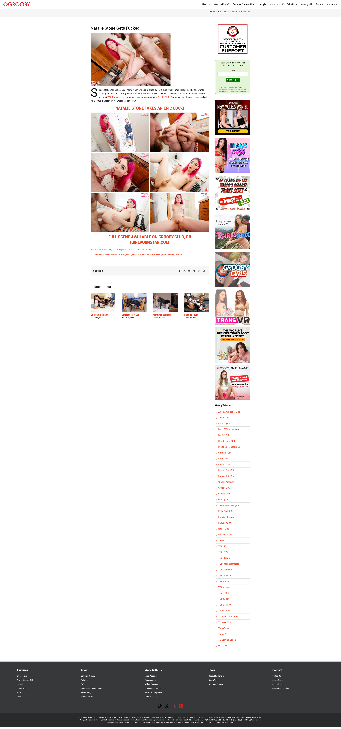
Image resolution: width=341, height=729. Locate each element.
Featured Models (133, 250)
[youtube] (181, 706)
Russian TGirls (225, 534)
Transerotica (224, 610)
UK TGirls (222, 645)
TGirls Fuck (223, 581)
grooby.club (136, 255)
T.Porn (221, 540)
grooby (128, 255)
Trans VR (222, 634)
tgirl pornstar (169, 255)
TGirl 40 (222, 546)
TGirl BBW (223, 552)
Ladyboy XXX (224, 523)
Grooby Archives (226, 482)
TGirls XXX (223, 593)
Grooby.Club (163, 97)
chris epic (114, 255)
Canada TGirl (224, 453)
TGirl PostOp (224, 575)
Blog (220, 11)
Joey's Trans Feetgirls (228, 505)
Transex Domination (228, 616)
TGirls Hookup (225, 587)
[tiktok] (160, 706)
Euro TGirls (223, 458)
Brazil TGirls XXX (226, 441)
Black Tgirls (224, 423)
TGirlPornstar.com (116, 97)
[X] (184, 271)
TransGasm (224, 628)
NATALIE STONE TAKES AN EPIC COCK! (149, 108)
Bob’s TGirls (224, 435)
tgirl (162, 255)
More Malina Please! (100, 314)
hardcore (145, 255)
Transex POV (224, 622)
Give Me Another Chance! (196, 314)
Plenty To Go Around (162, 314)
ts (181, 255)
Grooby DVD (224, 488)
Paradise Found (129, 314)
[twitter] (166, 706)
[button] (93, 306)
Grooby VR (223, 499)
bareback (106, 255)
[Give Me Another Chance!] (196, 294)
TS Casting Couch (227, 640)
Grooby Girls (224, 493)
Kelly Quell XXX (225, 511)
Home (212, 11)
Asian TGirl (223, 417)
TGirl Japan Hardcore (228, 564)
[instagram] (174, 706)
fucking (122, 255)
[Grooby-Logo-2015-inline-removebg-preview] (16, 3)
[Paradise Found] (134, 294)
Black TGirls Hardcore (228, 429)
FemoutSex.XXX (226, 470)
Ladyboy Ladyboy (227, 517)
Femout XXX (224, 464)
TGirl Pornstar (146, 250)
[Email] (203, 271)
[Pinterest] (199, 271)
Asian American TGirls (229, 412)
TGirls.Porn (223, 599)
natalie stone (155, 255)
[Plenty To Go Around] (165, 294)
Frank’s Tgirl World (227, 476)
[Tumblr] (194, 271)
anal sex (98, 255)
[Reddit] (189, 271)
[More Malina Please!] (103, 294)
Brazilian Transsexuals (229, 447)
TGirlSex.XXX (224, 605)
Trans (177, 255)
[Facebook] (179, 271)
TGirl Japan (224, 558)
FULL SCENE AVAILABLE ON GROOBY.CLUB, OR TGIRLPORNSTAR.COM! (149, 239)
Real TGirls (223, 529)
